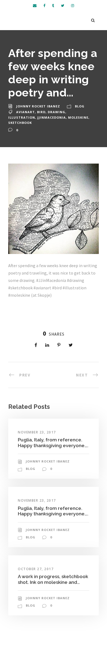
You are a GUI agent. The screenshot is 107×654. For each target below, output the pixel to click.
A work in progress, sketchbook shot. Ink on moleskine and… (53, 579)
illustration (21, 117)
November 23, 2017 (37, 432)
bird (41, 112)
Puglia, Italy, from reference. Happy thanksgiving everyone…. (53, 442)
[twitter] (62, 5)
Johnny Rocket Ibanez (38, 106)
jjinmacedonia (51, 117)
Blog (80, 106)
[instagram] (72, 5)
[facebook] (44, 5)
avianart (25, 112)
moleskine (78, 117)
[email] (34, 5)
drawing (56, 112)
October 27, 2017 (36, 569)
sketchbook (20, 123)
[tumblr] (53, 5)
